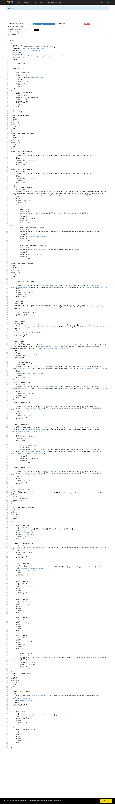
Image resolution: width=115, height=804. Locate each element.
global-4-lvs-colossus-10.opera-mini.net (41, 493)
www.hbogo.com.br (24, 698)
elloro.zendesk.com (29, 570)
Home (19, 2)
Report (88, 23)
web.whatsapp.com (27, 623)
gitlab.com (42, 305)
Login (107, 2)
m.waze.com (24, 605)
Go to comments (65, 26)
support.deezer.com (34, 254)
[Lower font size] (10, 41)
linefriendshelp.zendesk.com (38, 236)
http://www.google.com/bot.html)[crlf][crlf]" (28, 410)
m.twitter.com (25, 641)
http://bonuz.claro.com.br (36, 547)
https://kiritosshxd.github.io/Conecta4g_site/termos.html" (43, 56)
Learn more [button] (58, 800)
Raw (43, 24)
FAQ (35, 2)
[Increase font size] (13, 41)
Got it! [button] (106, 800)
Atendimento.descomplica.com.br (32, 568)
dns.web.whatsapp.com (28, 587)
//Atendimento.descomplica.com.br (41, 567)
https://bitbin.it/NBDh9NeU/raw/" (34, 48)
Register (100, 2)
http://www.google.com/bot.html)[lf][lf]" (55, 348)
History (37, 24)
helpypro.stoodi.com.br (46, 325)
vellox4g (20, 23)
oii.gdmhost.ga (26, 531)
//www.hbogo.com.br (42, 695)
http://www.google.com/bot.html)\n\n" (94, 287)
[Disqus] (57, 774)
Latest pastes (27, 2)
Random (41, 2)
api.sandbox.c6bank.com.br (49, 285)
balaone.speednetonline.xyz (34, 77)
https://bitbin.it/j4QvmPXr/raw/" (29, 50)
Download (51, 24)
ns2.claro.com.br (46, 657)
